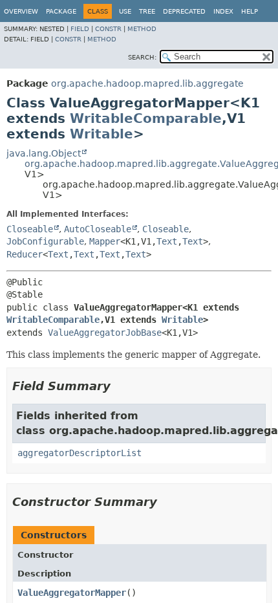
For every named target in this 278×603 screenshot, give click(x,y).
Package (61, 11)
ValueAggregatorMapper (71, 592)
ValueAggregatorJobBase (105, 332)
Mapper (104, 241)
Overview (21, 11)
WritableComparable (146, 118)
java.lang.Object (43, 153)
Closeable (29, 229)
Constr (108, 28)
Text (166, 241)
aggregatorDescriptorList (79, 453)
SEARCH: (142, 57)
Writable (101, 134)
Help (249, 11)
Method (141, 28)
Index (223, 11)
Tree (147, 11)
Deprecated (184, 11)
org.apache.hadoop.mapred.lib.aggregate (147, 83)
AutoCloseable (97, 229)
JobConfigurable (45, 241)
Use (125, 11)
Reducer (24, 254)
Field (79, 28)
